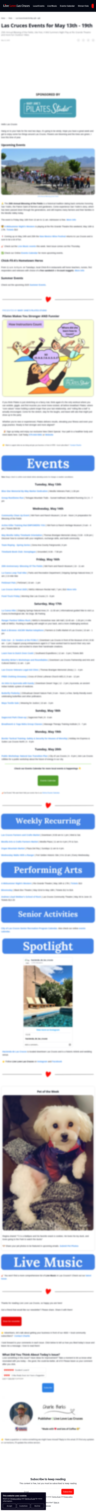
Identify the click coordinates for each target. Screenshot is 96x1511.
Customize (23, 1506)
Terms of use (30, 1499)
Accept (9, 1506)
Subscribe (67, 1492)
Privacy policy (15, 1499)
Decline (37, 1506)
